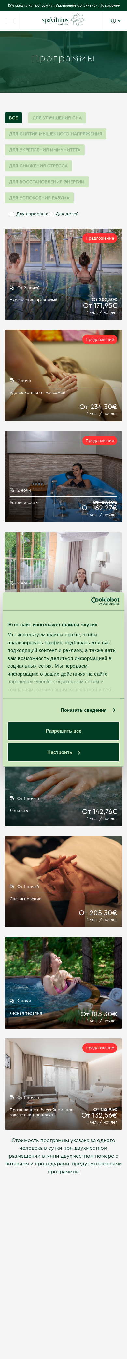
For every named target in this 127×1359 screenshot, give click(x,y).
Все (13, 118)
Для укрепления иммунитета (44, 150)
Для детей (67, 214)
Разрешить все (63, 730)
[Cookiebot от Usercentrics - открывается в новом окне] (91, 601)
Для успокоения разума (39, 198)
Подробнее (110, 5)
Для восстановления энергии (46, 182)
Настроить (59, 752)
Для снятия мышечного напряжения (55, 134)
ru (113, 21)
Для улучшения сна (57, 118)
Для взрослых (32, 214)
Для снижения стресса (38, 166)
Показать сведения (84, 710)
